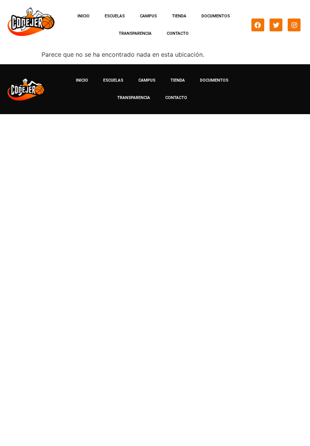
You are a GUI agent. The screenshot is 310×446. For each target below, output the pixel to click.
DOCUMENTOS (216, 16)
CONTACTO (178, 33)
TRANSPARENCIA (135, 33)
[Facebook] (257, 25)
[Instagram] (294, 25)
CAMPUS (148, 16)
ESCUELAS (115, 16)
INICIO (84, 16)
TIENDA (179, 16)
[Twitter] (276, 25)
